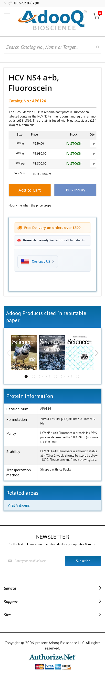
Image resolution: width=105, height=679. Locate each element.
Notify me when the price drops (30, 205)
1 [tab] (26, 376)
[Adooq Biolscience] (52, 20)
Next (97, 353)
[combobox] (52, 47)
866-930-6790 (26, 2)
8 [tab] (77, 376)
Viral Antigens (19, 505)
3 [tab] (40, 376)
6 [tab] (62, 376)
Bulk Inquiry (75, 189)
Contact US (41, 261)
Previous (8, 353)
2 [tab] (33, 376)
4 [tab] (48, 376)
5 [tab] (55, 376)
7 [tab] (70, 376)
